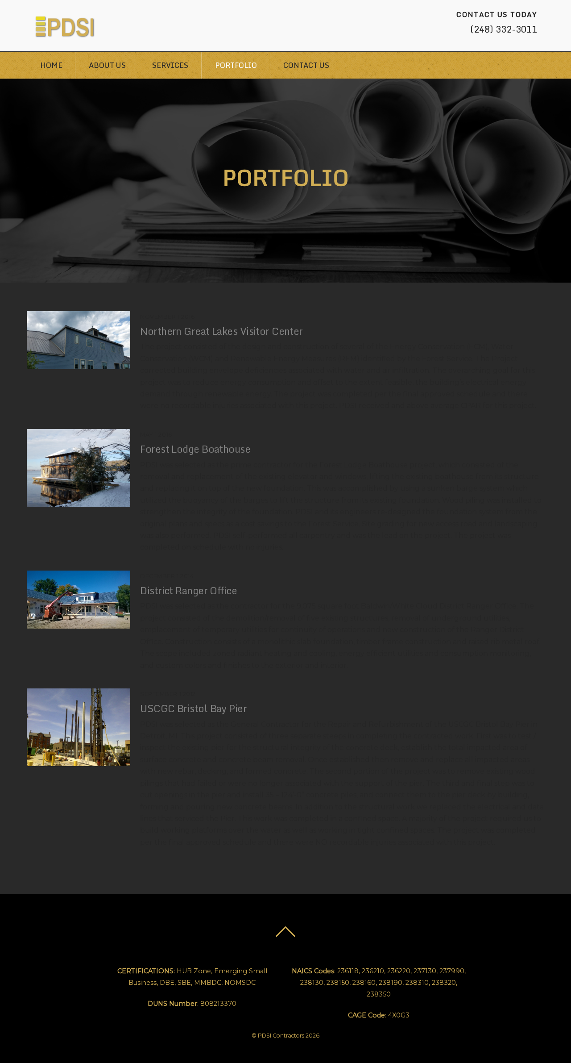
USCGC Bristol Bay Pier (193, 708)
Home (51, 65)
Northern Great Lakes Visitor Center (221, 331)
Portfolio (236, 65)
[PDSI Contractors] (65, 32)
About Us (107, 65)
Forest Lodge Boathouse (195, 449)
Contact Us (306, 65)
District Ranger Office (188, 590)
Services (170, 65)
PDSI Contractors (281, 1035)
